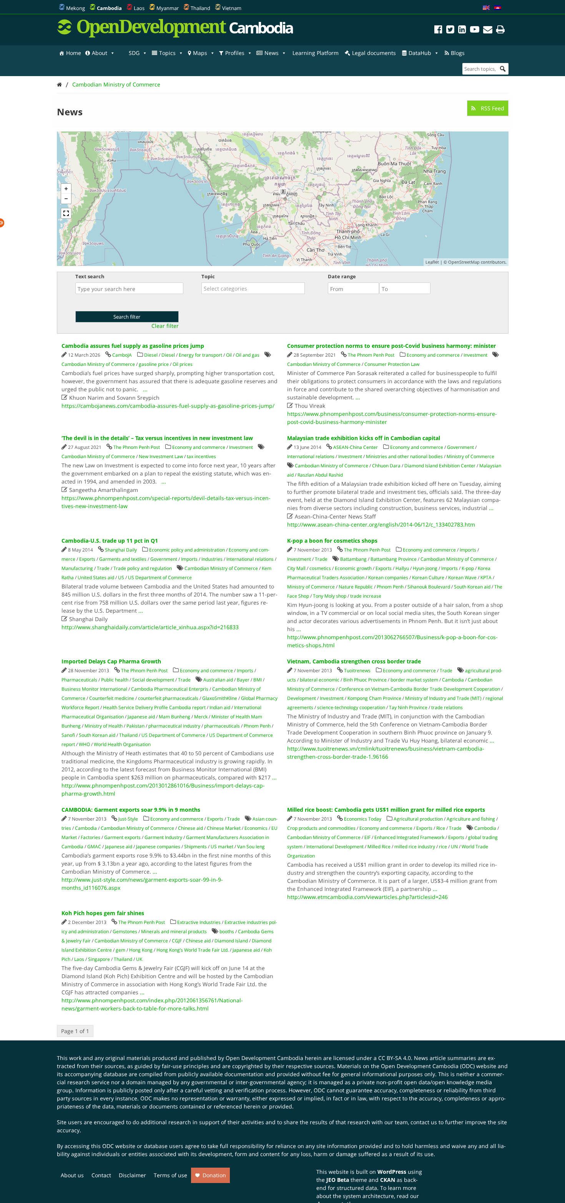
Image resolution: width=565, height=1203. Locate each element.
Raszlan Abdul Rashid (320, 475)
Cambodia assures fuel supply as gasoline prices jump (132, 345)
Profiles (234, 52)
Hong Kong (141, 950)
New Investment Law (161, 456)
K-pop (468, 568)
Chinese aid (190, 828)
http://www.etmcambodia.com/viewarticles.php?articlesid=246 (367, 897)
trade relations (447, 707)
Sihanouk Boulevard (428, 586)
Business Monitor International (94, 689)
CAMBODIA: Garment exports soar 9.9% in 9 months (130, 809)
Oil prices (183, 364)
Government (460, 447)
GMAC (94, 846)
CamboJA (122, 355)
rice (443, 846)
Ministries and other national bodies (404, 456)
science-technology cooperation (351, 707)
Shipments (195, 846)
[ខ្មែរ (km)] (497, 8)
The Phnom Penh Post (371, 355)
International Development (335, 846)
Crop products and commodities (321, 828)
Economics (256, 828)
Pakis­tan (135, 726)
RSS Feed (491, 108)
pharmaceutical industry (174, 726)
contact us (423, 1122)
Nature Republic (356, 586)
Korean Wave (462, 577)
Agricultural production (418, 819)
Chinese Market (224, 828)
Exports (87, 559)
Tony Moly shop (329, 596)
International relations (310, 456)
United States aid (96, 577)
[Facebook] (438, 30)
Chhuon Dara (386, 465)
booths (226, 931)
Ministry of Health (104, 726)
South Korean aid (472, 586)
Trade (103, 568)
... (145, 389)
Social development (153, 679)
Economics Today (362, 819)
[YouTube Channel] (474, 30)
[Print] (500, 30)
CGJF (177, 940)
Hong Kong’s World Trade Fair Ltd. (192, 950)
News (271, 52)
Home (73, 52)
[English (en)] (486, 8)
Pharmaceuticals (79, 679)
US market (222, 846)
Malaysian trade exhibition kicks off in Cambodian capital (363, 438)
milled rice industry (414, 846)
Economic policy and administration (187, 550)
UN (454, 846)
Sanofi (68, 735)
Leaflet (432, 262)
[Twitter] (450, 30)
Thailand (200, 8)
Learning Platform (315, 52)
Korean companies (388, 577)
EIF (367, 837)
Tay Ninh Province (408, 707)
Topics (167, 52)
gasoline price (154, 364)
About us (72, 1175)
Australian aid (218, 679)
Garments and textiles (122, 559)
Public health (114, 679)
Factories (90, 837)
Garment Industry (163, 837)
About (99, 52)
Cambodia (453, 679)
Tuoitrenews (357, 670)
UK (139, 959)
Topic (208, 276)
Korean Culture (428, 577)
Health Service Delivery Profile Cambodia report (154, 707)
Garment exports (122, 837)
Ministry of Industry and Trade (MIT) (443, 698)
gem (120, 950)
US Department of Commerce (160, 577)
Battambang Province (394, 559)
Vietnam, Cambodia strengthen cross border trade (354, 661)
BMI (257, 679)
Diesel (151, 355)
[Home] (59, 84)
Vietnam (231, 8)
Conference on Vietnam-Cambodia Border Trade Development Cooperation (419, 689)
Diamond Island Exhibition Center (439, 465)
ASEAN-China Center (355, 447)
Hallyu (402, 568)
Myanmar (167, 8)
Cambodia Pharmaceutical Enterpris (169, 689)
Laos (139, 8)
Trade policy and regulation (142, 568)
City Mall (296, 568)
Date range (342, 276)
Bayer (243, 679)
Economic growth (353, 568)
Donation (214, 1175)
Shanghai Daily (121, 550)
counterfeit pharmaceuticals (168, 698)
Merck (201, 716)
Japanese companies (158, 846)
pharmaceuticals (222, 726)
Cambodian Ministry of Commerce (116, 84)
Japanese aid (141, 716)
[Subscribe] (487, 30)
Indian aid (219, 707)
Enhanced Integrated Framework (409, 837)
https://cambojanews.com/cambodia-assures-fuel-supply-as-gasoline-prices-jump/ (167, 405)
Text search (90, 276)
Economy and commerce (433, 355)
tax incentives (201, 456)
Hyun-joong (425, 568)
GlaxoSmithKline (219, 698)
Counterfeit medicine (111, 698)
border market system (414, 679)
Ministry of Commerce (470, 456)
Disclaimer (132, 1175)
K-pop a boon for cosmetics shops (332, 540)
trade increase (365, 596)
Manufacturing (77, 568)
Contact (101, 1175)
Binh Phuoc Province (365, 679)
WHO (84, 744)
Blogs (458, 52)
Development (301, 698)
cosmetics (320, 568)
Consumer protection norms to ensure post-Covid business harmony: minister (391, 345)
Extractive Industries (199, 922)
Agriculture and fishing (471, 819)
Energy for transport (200, 355)
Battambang (353, 559)
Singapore (99, 959)
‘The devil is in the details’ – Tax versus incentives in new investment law (157, 438)
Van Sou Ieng (251, 846)
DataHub (420, 52)
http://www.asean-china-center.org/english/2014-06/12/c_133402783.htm (381, 524)
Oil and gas (247, 355)
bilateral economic (319, 679)
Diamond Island (231, 940)
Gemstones (125, 931)
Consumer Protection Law (391, 364)
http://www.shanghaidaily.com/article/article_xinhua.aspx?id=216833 (150, 627)
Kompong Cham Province (374, 698)
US (121, 577)
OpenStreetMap (464, 262)
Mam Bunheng (174, 716)
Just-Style (128, 819)
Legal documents (374, 52)
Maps (200, 52)
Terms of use (170, 1175)
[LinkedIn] (462, 30)
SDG (134, 52)
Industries (212, 559)
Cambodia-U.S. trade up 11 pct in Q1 (109, 540)
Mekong (75, 8)
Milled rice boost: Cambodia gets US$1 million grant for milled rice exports (386, 809)
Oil (229, 355)
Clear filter (165, 325)
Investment (475, 355)
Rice (440, 828)
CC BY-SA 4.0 (394, 1058)
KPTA (486, 577)
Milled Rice (379, 846)
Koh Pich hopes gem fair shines (102, 913)
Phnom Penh (390, 586)
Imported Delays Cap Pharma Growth (111, 661)
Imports (189, 559)
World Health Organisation (122, 744)
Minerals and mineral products (174, 931)
